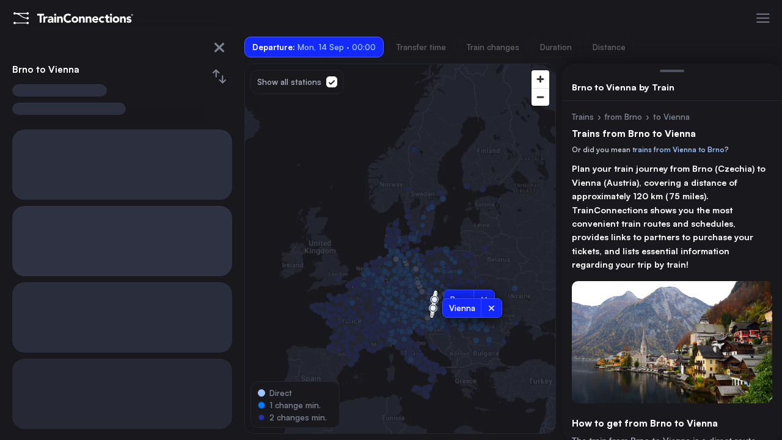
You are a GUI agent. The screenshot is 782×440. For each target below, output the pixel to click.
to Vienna (671, 117)
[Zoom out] (540, 97)
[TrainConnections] (73, 18)
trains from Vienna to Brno (678, 149)
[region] (400, 248)
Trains (583, 117)
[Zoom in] (540, 79)
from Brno (623, 117)
